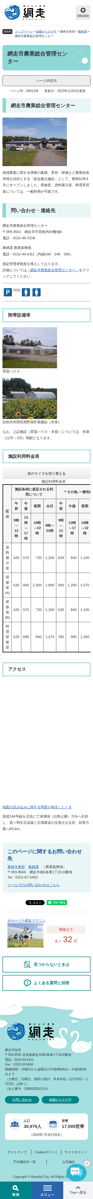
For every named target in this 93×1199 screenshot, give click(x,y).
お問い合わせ (22, 1100)
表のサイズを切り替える (47, 473)
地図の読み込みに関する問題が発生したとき (37, 807)
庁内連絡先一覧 (24, 1162)
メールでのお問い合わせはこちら (33, 885)
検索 (16, 1190)
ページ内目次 (46, 81)
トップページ (24, 31)
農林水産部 (16, 867)
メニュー (47, 1190)
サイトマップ (17, 1152)
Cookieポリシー (46, 1152)
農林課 (82, 31)
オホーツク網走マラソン (26, 920)
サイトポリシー (75, 1152)
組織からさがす (46, 31)
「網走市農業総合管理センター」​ (53, 270)
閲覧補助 (83, 16)
